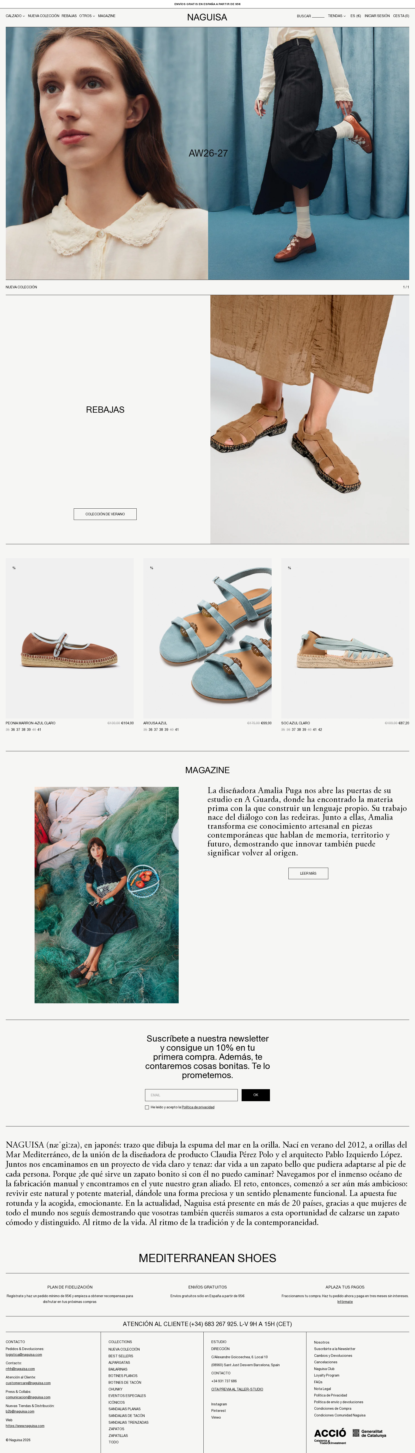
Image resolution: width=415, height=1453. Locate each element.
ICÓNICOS (117, 1402)
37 (18, 730)
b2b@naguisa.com (20, 1411)
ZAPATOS (116, 1429)
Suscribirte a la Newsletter (334, 1349)
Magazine (107, 16)
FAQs (318, 1382)
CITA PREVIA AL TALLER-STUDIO (237, 1389)
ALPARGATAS (119, 1363)
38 (23, 730)
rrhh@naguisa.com (20, 1369)
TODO (114, 1442)
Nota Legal (322, 1389)
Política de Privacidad (330, 1395)
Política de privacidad (198, 1107)
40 (34, 730)
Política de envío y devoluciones (338, 1402)
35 (8, 730)
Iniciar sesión (377, 16)
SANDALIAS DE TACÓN (127, 1416)
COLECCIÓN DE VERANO (105, 514)
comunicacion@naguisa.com (28, 1397)
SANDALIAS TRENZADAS (129, 1422)
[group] (207, 153)
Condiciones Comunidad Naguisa (340, 1415)
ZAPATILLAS (118, 1436)
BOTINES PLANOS (123, 1376)
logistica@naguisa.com (24, 1355)
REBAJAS (69, 16)
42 (320, 730)
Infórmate (345, 1302)
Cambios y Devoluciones (333, 1356)
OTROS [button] (85, 16)
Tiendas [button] (335, 16)
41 (39, 730)
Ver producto (69, 693)
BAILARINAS (118, 1369)
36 (13, 730)
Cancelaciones (325, 1362)
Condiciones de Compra (332, 1408)
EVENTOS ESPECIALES (127, 1396)
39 (29, 730)
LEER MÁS (308, 873)
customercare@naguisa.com (28, 1383)
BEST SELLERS (121, 1356)
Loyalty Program (326, 1375)
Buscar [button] (304, 16)
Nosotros (322, 1342)
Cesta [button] (401, 16)
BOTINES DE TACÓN (125, 1382)
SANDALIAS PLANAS (125, 1409)
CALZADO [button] (14, 16)
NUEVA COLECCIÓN (43, 16)
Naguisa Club (324, 1369)
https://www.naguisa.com (25, 1426)
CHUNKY (115, 1389)
